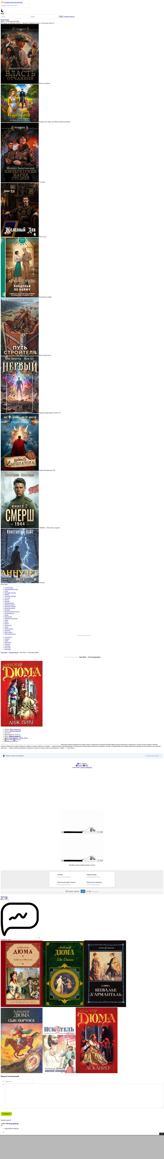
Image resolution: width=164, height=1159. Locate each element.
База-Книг (4, 652)
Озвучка (84, 763)
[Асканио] (96, 1072)
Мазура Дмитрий (15, 731)
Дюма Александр (15, 729)
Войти (61, 16)
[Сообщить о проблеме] (78, 763)
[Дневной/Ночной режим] (2, 12)
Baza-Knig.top (14, 1123)
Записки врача (14, 736)
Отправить (6, 1114)
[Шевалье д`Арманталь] (105, 1006)
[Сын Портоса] (22, 1072)
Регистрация (5, 19)
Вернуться (4, 896)
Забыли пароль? (69, 16)
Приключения (13, 652)
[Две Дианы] (63, 1006)
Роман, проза (23, 738)
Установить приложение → (152, 755)
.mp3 (86, 765)
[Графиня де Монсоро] (22, 1006)
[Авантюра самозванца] (59, 1072)
